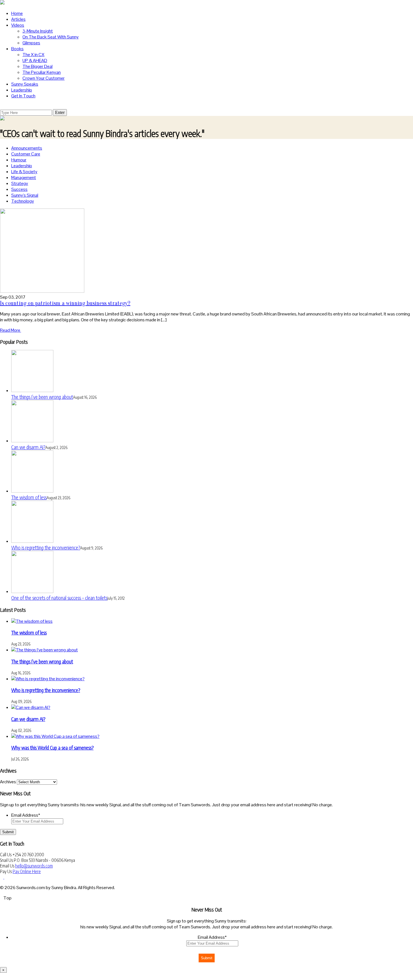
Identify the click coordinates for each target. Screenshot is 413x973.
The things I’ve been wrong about (42, 396)
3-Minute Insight (37, 31)
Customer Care (25, 154)
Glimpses (31, 43)
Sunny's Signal (24, 195)
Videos (17, 25)
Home (17, 13)
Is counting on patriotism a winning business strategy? (65, 303)
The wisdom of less (29, 497)
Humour (18, 160)
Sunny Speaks (24, 84)
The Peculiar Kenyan (41, 72)
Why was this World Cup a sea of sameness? (52, 747)
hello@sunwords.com (34, 866)
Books (17, 49)
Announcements (26, 148)
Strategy (19, 183)
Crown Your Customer (43, 78)
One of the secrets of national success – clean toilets (59, 597)
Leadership (21, 90)
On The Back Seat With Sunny (50, 37)
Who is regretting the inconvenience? (45, 547)
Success (19, 189)
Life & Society (24, 172)
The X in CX (33, 55)
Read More (10, 330)
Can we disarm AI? (28, 447)
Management (23, 177)
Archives (8, 782)
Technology (22, 201)
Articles (18, 19)
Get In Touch (23, 96)
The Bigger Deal (37, 66)
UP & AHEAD (34, 60)
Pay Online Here (27, 871)
